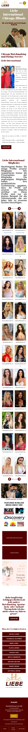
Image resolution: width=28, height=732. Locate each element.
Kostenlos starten (14, 552)
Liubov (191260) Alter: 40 (20, 430)
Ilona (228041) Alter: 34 (8, 430)
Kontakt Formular (13, 728)
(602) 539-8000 (15, 708)
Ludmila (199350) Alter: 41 (20, 320)
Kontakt (14, 716)
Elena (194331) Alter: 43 (8, 452)
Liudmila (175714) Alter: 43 (7, 254)
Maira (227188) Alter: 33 (8, 230)
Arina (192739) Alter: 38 (20, 475)
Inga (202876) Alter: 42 (7, 342)
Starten (4, 728)
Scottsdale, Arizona (14, 671)
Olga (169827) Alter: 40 (8, 277)
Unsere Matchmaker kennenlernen (14, 538)
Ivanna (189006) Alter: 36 (7, 409)
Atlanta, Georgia (14, 648)
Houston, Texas (14, 652)
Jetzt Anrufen (22, 728)
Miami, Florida (14, 643)
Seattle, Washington (14, 657)
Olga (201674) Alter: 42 (20, 387)
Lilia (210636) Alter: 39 (20, 342)
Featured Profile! (8, 232)
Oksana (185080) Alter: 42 (7, 363)
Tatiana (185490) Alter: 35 (20, 409)
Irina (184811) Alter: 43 (20, 277)
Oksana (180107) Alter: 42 (7, 320)
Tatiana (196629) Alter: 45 (20, 299)
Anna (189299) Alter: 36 (8, 387)
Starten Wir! (14, 618)
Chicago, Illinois (14, 634)
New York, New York (14, 661)
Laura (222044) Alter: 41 (20, 230)
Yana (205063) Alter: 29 (8, 475)
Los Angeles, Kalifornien (14, 638)
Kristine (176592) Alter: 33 (7, 299)
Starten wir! (6, 147)
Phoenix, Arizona (14, 666)
